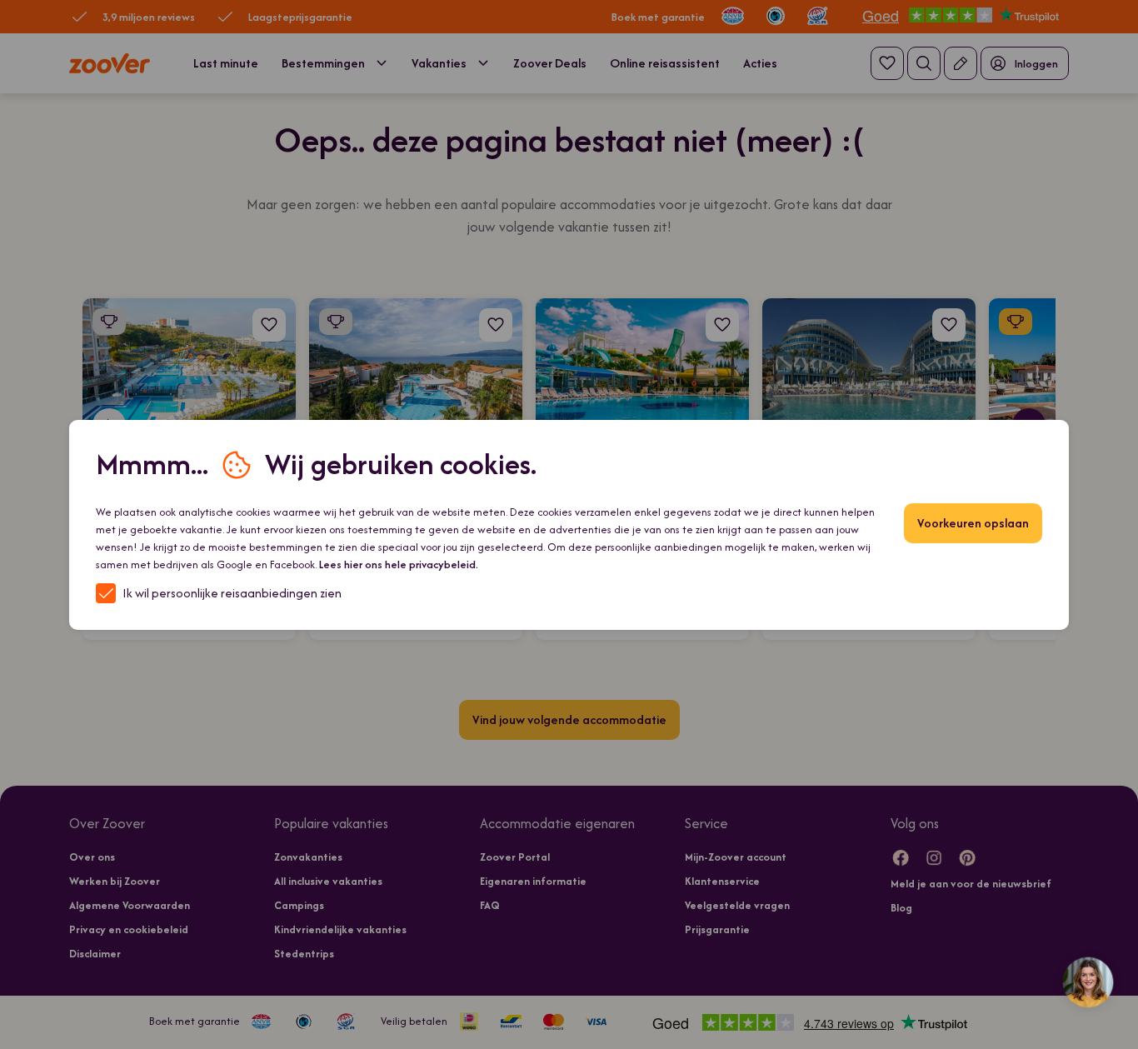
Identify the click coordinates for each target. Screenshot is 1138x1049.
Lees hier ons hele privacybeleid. (398, 564)
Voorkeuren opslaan (973, 523)
